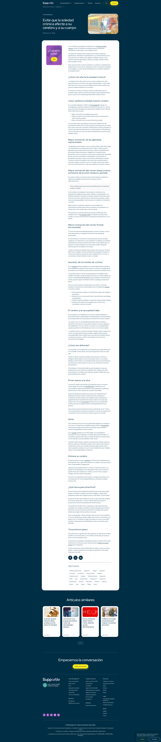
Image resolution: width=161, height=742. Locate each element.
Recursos (52, 6)
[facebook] (47, 715)
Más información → (151, 735)
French (104, 715)
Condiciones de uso (108, 705)
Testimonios (72, 692)
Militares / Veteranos (91, 692)
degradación (105, 425)
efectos (107, 287)
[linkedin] (58, 715)
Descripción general (91, 705)
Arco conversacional (73, 681)
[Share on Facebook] (70, 558)
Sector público (89, 697)
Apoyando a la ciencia (74, 688)
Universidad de (94, 105)
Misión (104, 685)
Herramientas (58, 6)
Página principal (46, 6)
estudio (74, 266)
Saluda (104, 690)
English (104, 711)
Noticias (105, 688)
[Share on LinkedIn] (81, 558)
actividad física (89, 386)
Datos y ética (72, 683)
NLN (70, 685)
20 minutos (85, 402)
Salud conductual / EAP (92, 681)
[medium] (55, 715)
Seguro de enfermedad (91, 688)
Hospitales (88, 685)
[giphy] (51, 715)
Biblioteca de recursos (74, 703)
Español (105, 713)
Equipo (104, 692)
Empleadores (89, 683)
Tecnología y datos (73, 690)
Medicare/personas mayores (93, 690)
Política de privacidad (108, 702)
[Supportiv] (48, 3)
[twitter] (44, 715)
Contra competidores (74, 694)
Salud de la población (91, 694)
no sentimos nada (85, 214)
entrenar (87, 460)
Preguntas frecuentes (108, 683)
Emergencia (71, 701)
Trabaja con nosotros (108, 681)
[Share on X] (75, 558)
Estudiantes (89, 699)
